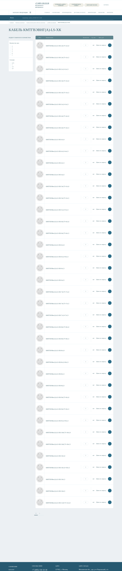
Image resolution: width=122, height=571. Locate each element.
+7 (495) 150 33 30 (42, 3)
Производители (66, 12)
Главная (47, 12)
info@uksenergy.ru (39, 5)
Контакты (110, 12)
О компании (56, 12)
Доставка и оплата (79, 12)
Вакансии (101, 12)
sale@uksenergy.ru (39, 7)
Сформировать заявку (76, 5)
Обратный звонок (91, 5)
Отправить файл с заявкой (60, 5)
